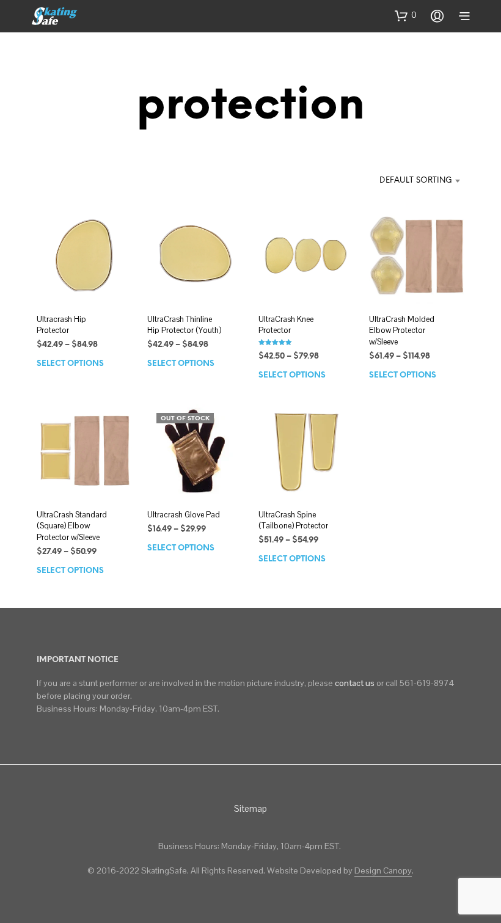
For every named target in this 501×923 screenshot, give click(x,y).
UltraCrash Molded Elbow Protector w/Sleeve (401, 330)
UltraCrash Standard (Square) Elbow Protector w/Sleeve (72, 525)
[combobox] (402, 180)
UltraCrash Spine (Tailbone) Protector (293, 520)
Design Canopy (383, 871)
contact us (355, 682)
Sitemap (250, 808)
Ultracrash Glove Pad (183, 514)
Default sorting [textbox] (415, 180)
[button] (406, 15)
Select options (70, 364)
